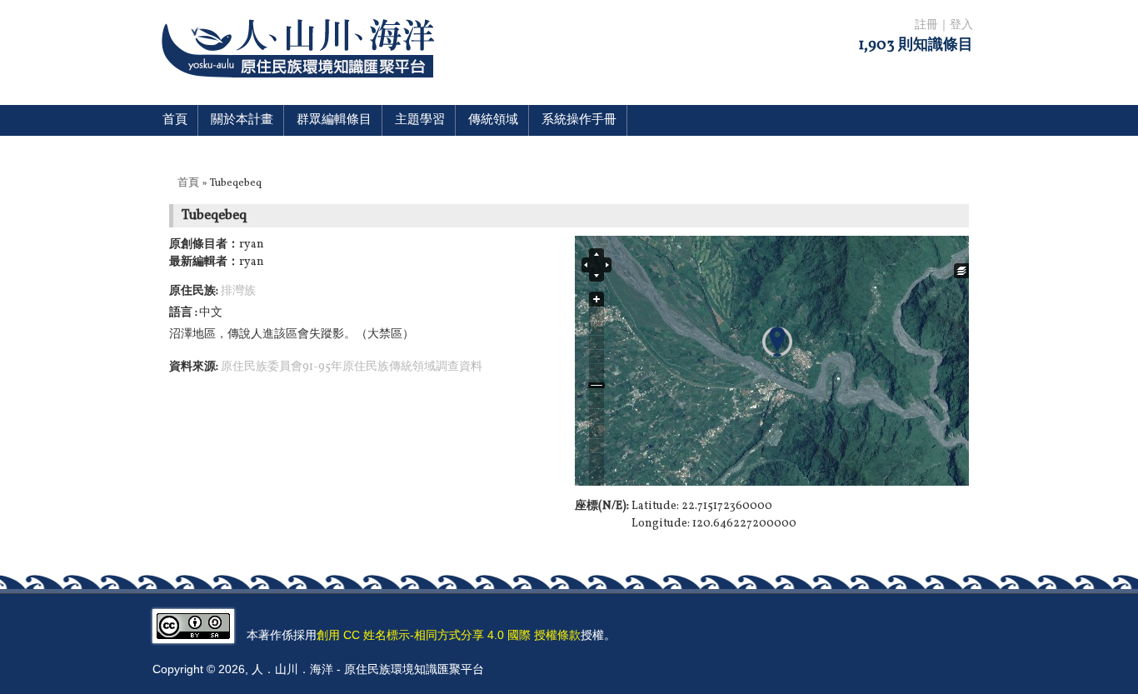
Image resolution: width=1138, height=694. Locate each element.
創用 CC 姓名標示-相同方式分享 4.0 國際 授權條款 (449, 635)
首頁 (174, 120)
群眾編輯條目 (334, 120)
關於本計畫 (242, 120)
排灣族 (238, 291)
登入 (961, 25)
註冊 (926, 25)
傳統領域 (493, 120)
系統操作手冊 (579, 120)
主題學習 (420, 120)
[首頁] (301, 88)
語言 (182, 313)
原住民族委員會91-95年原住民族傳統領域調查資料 (351, 367)
